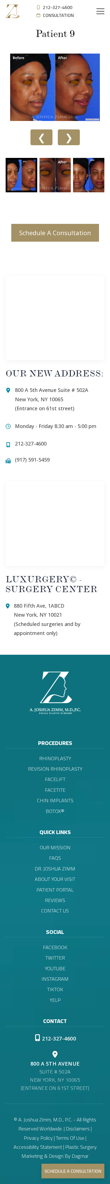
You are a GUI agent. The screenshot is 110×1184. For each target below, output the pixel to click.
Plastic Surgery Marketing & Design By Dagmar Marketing (59, 1156)
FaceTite (55, 790)
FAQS (55, 858)
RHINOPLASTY (55, 758)
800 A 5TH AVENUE (55, 1063)
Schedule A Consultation (55, 232)
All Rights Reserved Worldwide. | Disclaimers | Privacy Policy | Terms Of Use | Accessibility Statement (55, 1133)
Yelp (55, 1000)
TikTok (55, 989)
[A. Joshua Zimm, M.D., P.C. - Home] (13, 11)
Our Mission (55, 847)
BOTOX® (55, 811)
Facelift (55, 779)
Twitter (55, 957)
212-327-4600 (57, 7)
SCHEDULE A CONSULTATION (73, 1171)
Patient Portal (55, 889)
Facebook (55, 947)
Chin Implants (55, 800)
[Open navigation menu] (100, 11)
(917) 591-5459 (32, 459)
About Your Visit (55, 879)
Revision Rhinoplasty (55, 768)
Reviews (55, 900)
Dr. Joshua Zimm (55, 868)
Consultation (58, 15)
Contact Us (55, 910)
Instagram (55, 979)
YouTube (55, 968)
